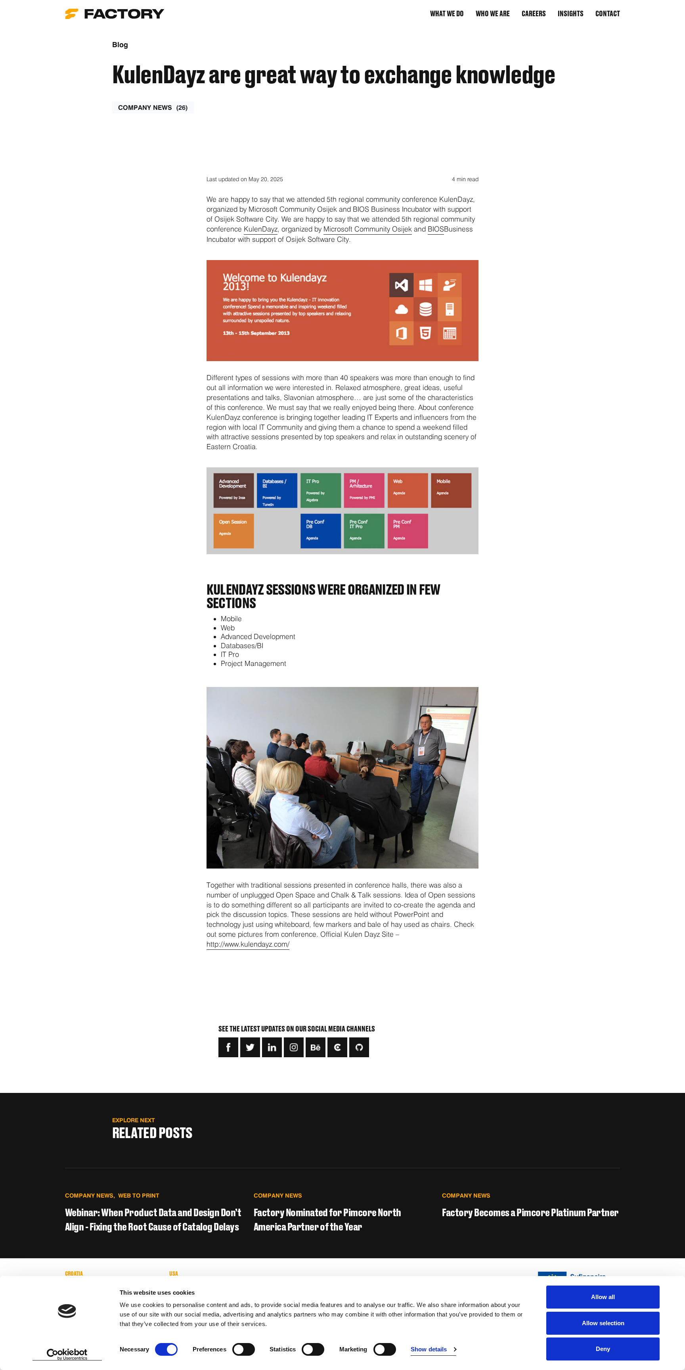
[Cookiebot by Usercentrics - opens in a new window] (67, 1354)
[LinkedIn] (272, 1047)
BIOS (436, 229)
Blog (120, 44)
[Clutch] (337, 1047)
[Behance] (315, 1047)
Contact (607, 13)
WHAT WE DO (447, 13)
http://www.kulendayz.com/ (248, 944)
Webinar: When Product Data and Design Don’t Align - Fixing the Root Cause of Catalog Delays (153, 1220)
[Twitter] (250, 1047)
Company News (153, 107)
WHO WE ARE (493, 13)
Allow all (603, 1296)
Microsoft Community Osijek (367, 229)
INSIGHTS (571, 13)
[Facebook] (228, 1047)
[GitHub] (359, 1047)
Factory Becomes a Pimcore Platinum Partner (530, 1213)
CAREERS (534, 13)
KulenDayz (260, 229)
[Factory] (115, 14)
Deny (603, 1348)
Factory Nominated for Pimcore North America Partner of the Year (327, 1220)
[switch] (243, 1349)
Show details (429, 1349)
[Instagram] (294, 1047)
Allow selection (603, 1323)
